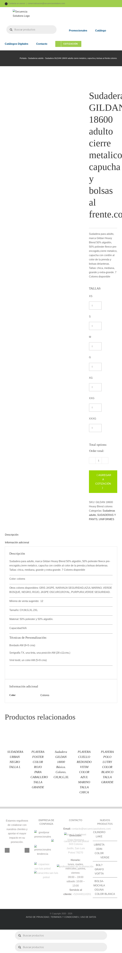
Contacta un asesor (16, 3)
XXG (91, 398)
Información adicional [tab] (17, 542)
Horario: (76, 860)
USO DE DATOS (88, 917)
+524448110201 (82, 894)
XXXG (92, 418)
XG (91, 377)
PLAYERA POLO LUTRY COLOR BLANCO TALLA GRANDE (107, 767)
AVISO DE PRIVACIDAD (37, 917)
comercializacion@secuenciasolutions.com (46, 3)
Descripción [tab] (11, 534)
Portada (23, 58)
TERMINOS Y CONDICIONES (65, 917)
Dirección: (75, 835)
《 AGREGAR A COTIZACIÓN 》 (103, 481)
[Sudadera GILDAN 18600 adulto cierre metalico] (44, 169)
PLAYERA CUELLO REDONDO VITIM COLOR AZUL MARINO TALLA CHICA (84, 772)
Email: (67, 828)
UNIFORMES (106, 519)
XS (90, 296)
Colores (44, 695)
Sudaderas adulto (36, 58)
